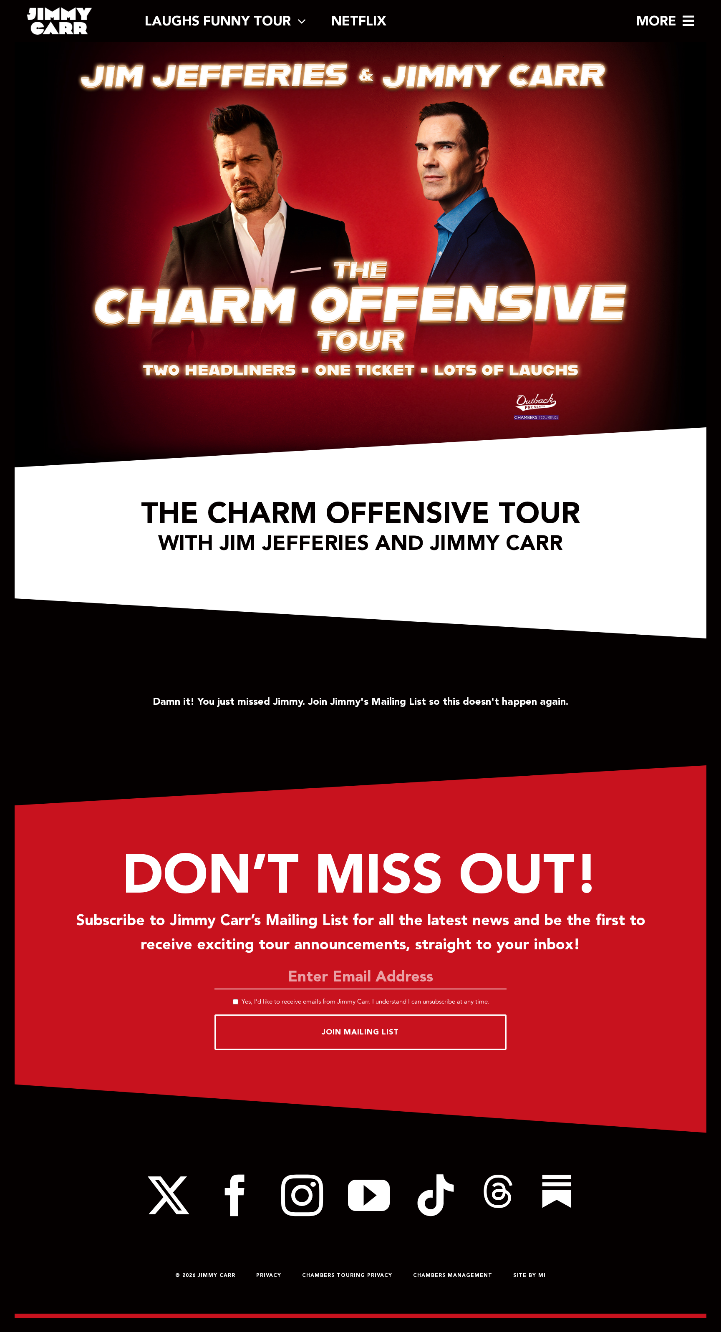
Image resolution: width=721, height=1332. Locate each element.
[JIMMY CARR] (59, 10)
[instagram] (302, 1195)
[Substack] (556, 1195)
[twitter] (168, 1195)
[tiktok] (435, 1195)
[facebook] (235, 1195)
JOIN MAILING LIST (360, 1031)
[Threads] (498, 1195)
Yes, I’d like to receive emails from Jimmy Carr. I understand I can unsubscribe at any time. (365, 1002)
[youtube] (369, 1195)
